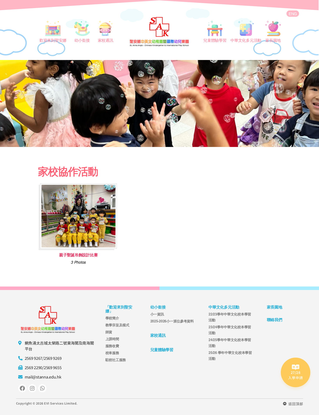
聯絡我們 (274, 319)
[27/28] (295, 367)
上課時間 (112, 338)
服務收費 (112, 345)
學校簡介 (112, 317)
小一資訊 (157, 314)
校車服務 (112, 352)
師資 (108, 331)
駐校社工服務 (115, 359)
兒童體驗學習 (161, 349)
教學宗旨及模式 (117, 324)
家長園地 (274, 307)
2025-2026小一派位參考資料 (172, 320)
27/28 (296, 372)
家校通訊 (158, 335)
